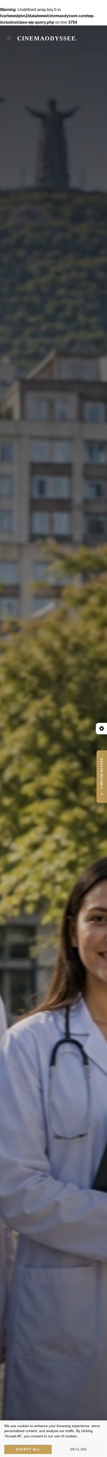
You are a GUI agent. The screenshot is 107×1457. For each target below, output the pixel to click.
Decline (78, 1449)
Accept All (28, 1449)
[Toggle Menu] (9, 38)
